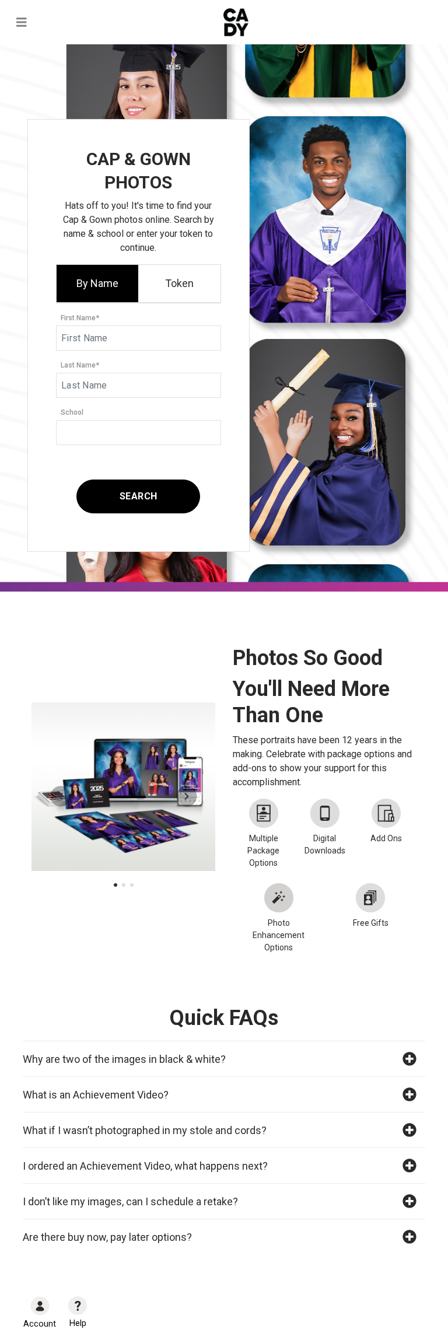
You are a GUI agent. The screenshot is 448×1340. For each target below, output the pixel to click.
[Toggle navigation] (21, 22)
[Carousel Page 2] (123, 885)
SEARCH (139, 496)
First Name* (80, 318)
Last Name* (80, 365)
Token (179, 283)
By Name (97, 283)
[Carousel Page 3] (132, 885)
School (72, 412)
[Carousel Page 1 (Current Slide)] (115, 885)
